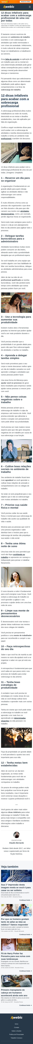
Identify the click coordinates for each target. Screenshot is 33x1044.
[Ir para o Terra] (5, 2)
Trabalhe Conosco (16, 1038)
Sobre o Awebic (16, 1031)
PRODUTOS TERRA (25, 1)
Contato (16, 1027)
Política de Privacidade (16, 1034)
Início (16, 1024)
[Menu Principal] (30, 7)
